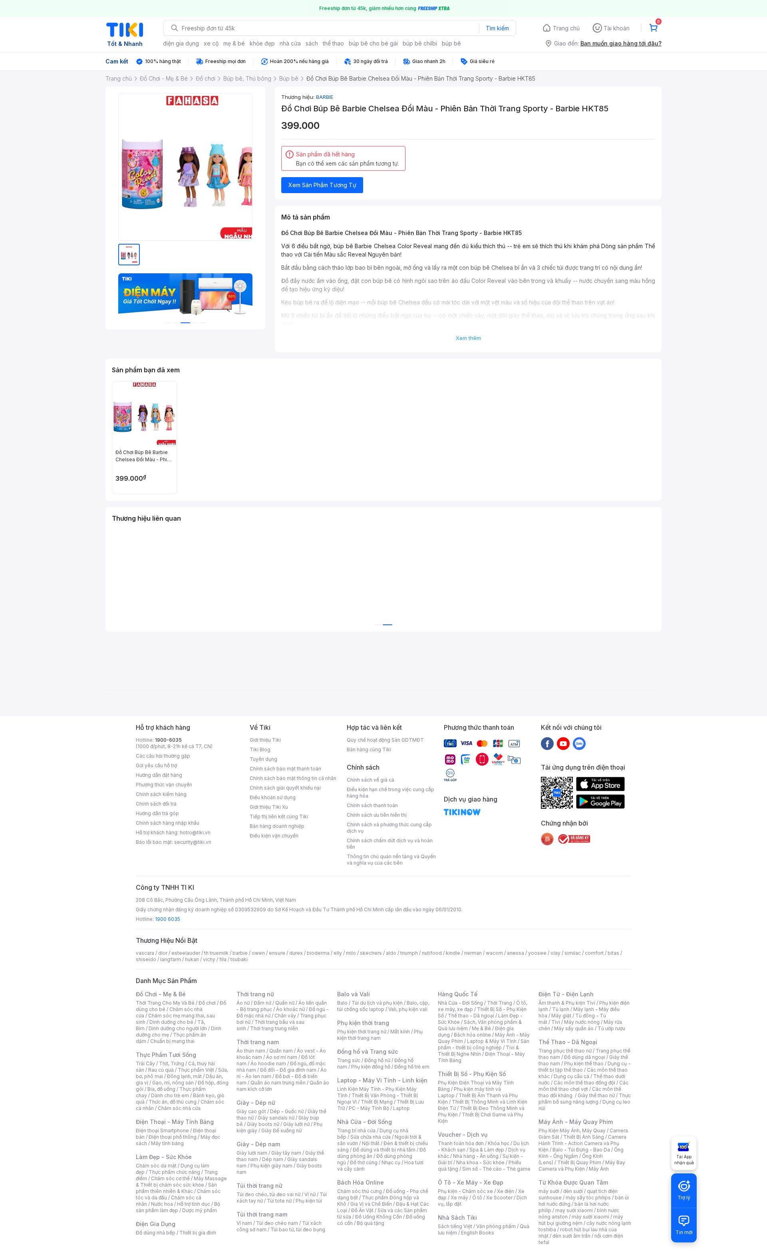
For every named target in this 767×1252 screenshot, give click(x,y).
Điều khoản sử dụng (273, 797)
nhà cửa (290, 43)
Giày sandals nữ (276, 1118)
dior (162, 953)
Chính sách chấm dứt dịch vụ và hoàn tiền (390, 843)
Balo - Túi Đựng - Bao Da (581, 1150)
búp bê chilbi (420, 43)
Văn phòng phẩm (496, 1226)
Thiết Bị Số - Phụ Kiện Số (472, 1073)
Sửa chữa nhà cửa (370, 1137)
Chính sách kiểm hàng (161, 794)
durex (296, 953)
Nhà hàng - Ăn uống (476, 1156)
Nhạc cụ (391, 1162)
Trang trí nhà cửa (356, 1131)
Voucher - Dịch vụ (462, 1134)
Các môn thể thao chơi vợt (583, 1086)
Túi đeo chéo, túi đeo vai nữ (268, 1194)
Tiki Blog (260, 749)
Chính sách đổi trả (156, 804)
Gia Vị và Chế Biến (371, 1204)
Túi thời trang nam (261, 1214)
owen (258, 953)
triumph (409, 953)
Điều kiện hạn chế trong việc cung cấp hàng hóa (390, 792)
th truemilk (216, 953)
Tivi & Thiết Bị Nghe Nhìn (478, 1051)
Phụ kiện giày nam (271, 1166)
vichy (209, 959)
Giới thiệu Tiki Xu (269, 807)
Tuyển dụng (263, 759)
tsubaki (239, 959)
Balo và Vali (353, 994)
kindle (453, 953)
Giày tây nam (286, 1153)
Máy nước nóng (582, 1022)
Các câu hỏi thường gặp (163, 756)
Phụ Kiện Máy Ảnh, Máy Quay (572, 1131)
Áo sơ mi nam (281, 1057)
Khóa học (498, 1143)
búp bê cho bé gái (373, 43)
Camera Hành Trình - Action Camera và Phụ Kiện (582, 1143)
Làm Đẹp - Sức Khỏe (164, 1156)
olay (555, 953)
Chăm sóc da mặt (156, 1166)
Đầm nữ (262, 1003)
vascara (145, 953)
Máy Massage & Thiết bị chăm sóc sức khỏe (181, 1181)
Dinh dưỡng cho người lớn (178, 1028)
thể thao (333, 43)
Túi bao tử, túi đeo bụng (297, 1229)
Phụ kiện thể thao (584, 1063)
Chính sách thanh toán (372, 805)
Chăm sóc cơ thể (170, 1178)
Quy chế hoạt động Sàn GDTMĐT (385, 740)
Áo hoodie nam (268, 1063)
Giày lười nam (251, 1153)
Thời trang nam (257, 1042)
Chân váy (285, 1016)
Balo (342, 1003)
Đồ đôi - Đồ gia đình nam (288, 1070)
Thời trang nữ (255, 994)
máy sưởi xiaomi (590, 1217)
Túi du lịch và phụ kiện (377, 1003)
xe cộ (211, 43)
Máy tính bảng (167, 1143)
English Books (477, 1233)
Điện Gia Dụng (155, 1223)
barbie (240, 953)
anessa (515, 953)
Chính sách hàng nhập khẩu (167, 823)
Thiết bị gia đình (197, 1233)
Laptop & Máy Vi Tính (492, 1041)
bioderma (318, 953)
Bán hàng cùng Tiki (369, 749)
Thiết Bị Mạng (377, 1102)
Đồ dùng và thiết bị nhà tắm (384, 1150)
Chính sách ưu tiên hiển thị (377, 815)
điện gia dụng (181, 43)
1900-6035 (168, 740)
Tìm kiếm (497, 28)
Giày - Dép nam (258, 1144)
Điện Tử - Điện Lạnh (566, 994)
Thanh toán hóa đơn (461, 1143)
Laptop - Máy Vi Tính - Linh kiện (382, 1080)
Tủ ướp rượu (611, 1028)
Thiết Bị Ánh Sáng (583, 1137)
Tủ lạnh (560, 1009)
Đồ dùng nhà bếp (155, 1233)
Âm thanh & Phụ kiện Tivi (566, 1003)
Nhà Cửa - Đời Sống (364, 1121)
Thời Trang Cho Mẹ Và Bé (165, 1003)
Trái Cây (145, 1063)
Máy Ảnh (599, 1169)
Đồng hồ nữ (377, 1060)
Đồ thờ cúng (364, 1162)
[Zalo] (579, 743)
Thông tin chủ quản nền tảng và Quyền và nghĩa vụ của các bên (391, 859)
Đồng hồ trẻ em (411, 1067)
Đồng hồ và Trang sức (367, 1051)
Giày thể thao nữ (596, 1095)
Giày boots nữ (263, 1124)
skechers (371, 953)
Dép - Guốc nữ (287, 1111)
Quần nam (281, 1051)
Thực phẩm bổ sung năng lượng (584, 1098)
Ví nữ (310, 1194)
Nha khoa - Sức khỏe (480, 1162)
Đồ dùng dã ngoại (584, 1057)
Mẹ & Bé (481, 1028)
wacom (494, 953)
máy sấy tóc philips (588, 1198)
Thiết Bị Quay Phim (579, 1162)
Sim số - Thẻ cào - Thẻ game (496, 1169)
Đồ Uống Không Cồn (378, 1217)
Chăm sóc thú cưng (359, 1191)
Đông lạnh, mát (184, 1076)
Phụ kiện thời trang (363, 1022)
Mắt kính (400, 1032)
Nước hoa (162, 1204)
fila (223, 959)
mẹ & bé (234, 43)
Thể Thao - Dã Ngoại (567, 1042)
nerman (473, 953)
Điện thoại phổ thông (173, 1137)
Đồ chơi (207, 1003)
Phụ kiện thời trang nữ (361, 1032)
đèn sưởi (573, 1191)
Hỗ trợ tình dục (193, 1204)
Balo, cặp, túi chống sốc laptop (383, 1006)
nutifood (432, 953)
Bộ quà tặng (370, 1223)
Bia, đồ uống (161, 1089)
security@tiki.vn (192, 842)
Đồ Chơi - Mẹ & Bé (161, 994)
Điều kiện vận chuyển (274, 836)
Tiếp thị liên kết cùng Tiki (279, 817)
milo (351, 953)
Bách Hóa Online (360, 1182)
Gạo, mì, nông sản (173, 1083)
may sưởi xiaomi (574, 1210)
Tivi (555, 1022)
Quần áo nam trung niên (278, 1083)
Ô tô (477, 1198)
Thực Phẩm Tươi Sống (166, 1054)
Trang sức (348, 1060)
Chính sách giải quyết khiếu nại (285, 788)
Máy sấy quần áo (574, 1028)
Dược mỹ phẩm (199, 1210)
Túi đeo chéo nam (277, 1223)
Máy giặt (561, 1016)
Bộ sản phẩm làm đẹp (178, 1207)
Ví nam (244, 1223)
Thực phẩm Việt (196, 1070)
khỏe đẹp (262, 43)
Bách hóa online (472, 1035)
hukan (192, 959)
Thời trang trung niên (274, 1028)
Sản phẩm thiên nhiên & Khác (176, 1188)
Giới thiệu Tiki (265, 740)
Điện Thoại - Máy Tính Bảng (175, 1121)
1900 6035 (167, 919)
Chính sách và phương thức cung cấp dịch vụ (389, 828)
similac (572, 953)
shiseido (146, 959)
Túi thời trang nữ (259, 1185)
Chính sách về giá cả (370, 780)
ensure (277, 953)
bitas (613, 953)
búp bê (451, 43)
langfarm (170, 959)
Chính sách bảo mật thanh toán (285, 769)
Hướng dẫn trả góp (157, 813)
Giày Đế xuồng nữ (281, 1131)
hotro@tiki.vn (195, 832)
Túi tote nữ (279, 1201)
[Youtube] (563, 743)
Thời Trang (499, 1003)
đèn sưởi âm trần (571, 1236)
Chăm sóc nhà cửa (179, 1108)
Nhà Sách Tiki (457, 1217)
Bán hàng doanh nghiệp (277, 826)
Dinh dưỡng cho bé (171, 1022)
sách (312, 43)
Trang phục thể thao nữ (565, 1051)
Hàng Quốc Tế (457, 994)
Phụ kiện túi (309, 1201)
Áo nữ (243, 1003)
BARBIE (324, 97)
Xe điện (505, 1191)
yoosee (537, 953)
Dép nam (272, 1159)
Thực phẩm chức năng (174, 1172)
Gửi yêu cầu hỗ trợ (156, 765)
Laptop (401, 1108)
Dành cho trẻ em (170, 1095)
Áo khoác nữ (290, 1009)
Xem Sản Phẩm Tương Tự (322, 185)
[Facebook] (547, 743)
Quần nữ (284, 1003)
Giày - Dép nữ (255, 1102)
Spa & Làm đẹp (486, 1150)
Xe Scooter (499, 1198)
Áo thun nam (250, 1051)
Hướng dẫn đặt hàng (159, 775)
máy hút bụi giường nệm (580, 1220)
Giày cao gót (251, 1111)
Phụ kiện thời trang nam (380, 1035)
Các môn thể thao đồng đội (584, 1083)
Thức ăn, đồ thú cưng (173, 1102)
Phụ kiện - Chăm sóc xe (465, 1191)
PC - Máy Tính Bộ (369, 1108)
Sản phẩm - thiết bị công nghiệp (483, 1044)
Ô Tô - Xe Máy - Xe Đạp (470, 1182)
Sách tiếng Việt (455, 1226)
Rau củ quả (161, 1070)
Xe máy (459, 1198)
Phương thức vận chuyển (164, 785)
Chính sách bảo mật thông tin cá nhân (293, 778)
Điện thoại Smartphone (162, 1131)
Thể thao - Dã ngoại (471, 1016)
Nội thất (371, 1143)
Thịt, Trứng (171, 1063)
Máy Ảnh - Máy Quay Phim (575, 1121)
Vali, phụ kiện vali (407, 1009)
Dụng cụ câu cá (571, 1076)
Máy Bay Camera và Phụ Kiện (581, 1165)
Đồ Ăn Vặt (362, 1210)
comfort (594, 953)
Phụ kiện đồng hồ (370, 1067)
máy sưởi (548, 1191)
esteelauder (185, 953)
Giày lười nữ (296, 1124)
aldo (391, 953)
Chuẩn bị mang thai (172, 1041)
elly (338, 953)
